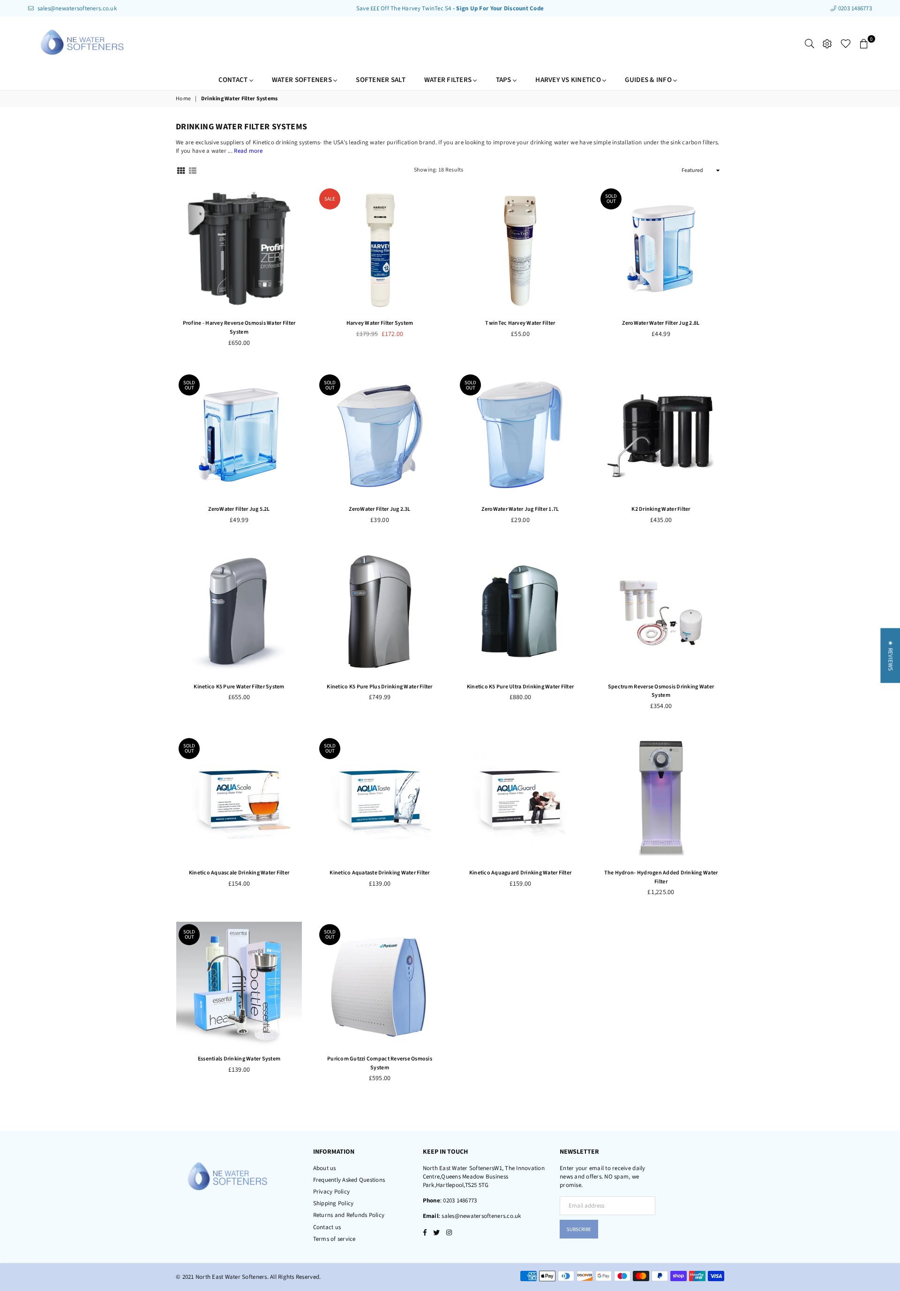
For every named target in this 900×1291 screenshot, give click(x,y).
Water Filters (448, 80)
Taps (504, 80)
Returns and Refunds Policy (349, 1215)
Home (183, 99)
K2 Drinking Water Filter (660, 509)
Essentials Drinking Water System (239, 1059)
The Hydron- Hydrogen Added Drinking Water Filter (661, 877)
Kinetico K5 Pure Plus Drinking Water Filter (379, 687)
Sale (329, 198)
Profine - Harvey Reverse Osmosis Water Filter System (239, 327)
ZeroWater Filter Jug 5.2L (239, 509)
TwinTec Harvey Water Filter (520, 323)
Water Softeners (302, 80)
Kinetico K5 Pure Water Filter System (239, 687)
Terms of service (334, 1239)
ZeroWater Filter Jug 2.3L (380, 509)
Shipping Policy (333, 1203)
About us (324, 1168)
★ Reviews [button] (890, 655)
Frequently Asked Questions (349, 1180)
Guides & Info (649, 80)
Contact (233, 80)
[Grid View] (181, 170)
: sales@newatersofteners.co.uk (480, 1216)
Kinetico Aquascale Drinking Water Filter (239, 873)
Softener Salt (380, 80)
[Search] (809, 44)
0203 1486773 (854, 8)
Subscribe (579, 1229)
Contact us (327, 1227)
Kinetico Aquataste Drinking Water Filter (379, 873)
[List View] (193, 170)
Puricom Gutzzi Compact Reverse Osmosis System (379, 1063)
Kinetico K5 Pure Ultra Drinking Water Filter (520, 687)
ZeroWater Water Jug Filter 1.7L (520, 509)
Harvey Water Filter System (379, 323)
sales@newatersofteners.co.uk (76, 8)
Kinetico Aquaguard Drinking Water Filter (520, 873)
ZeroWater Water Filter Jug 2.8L (660, 323)
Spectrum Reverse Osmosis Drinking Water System (661, 691)
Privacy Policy (331, 1191)
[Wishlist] (845, 44)
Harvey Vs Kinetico (568, 80)
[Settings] (827, 44)
